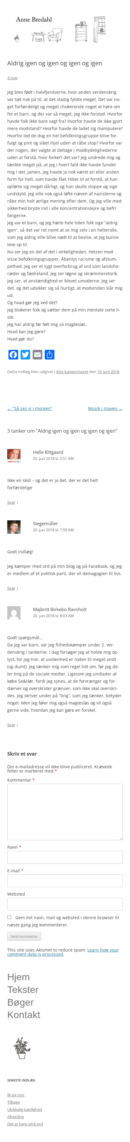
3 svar (12, 77)
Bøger (20, 1002)
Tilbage (13, 1102)
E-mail (15, 871)
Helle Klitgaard (48, 452)
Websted (16, 894)
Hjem (18, 976)
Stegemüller (45, 523)
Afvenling (15, 1116)
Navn (14, 847)
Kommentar (21, 780)
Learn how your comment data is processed (63, 952)
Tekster (23, 989)
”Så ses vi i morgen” (29, 408)
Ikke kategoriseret (72, 371)
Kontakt (23, 1014)
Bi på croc (15, 1095)
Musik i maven (105, 408)
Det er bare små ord (25, 1124)
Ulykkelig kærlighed (24, 1109)
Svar (11, 502)
